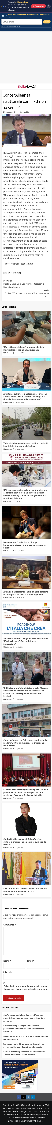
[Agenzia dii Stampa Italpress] (20, 1074)
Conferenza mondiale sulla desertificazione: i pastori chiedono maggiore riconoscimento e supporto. (24, 1018)
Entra (47, 22)
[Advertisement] (26, 57)
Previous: (23, 283)
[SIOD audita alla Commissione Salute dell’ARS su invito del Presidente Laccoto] (26, 868)
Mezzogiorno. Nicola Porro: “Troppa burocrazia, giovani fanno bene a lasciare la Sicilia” (24, 545)
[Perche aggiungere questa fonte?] (49, 6)
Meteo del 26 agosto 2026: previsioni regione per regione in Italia (25, 1037)
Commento (9, 924)
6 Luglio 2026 (19, 749)
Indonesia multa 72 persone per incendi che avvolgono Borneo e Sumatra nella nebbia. (23, 1045)
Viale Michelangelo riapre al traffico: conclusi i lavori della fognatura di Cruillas (25, 444)
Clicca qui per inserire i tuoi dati (11, 26)
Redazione (9, 112)
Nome (7, 960)
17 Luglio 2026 (19, 551)
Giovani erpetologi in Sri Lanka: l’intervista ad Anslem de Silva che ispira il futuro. (24, 1053)
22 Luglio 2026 (19, 501)
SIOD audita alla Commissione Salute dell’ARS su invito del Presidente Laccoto (25, 890)
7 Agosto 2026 (19, 402)
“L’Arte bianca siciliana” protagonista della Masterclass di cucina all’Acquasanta (23, 348)
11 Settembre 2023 (23, 112)
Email (30, 960)
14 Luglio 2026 (19, 597)
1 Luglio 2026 (19, 894)
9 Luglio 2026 (19, 647)
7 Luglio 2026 (19, 699)
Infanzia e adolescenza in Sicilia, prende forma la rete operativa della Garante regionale (25, 593)
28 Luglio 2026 (19, 449)
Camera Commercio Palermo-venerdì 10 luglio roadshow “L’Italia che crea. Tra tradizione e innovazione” (25, 743)
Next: (27, 293)
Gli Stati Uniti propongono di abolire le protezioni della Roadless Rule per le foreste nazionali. (23, 1028)
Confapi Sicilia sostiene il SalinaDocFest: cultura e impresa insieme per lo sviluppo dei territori (25, 842)
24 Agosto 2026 (19, 353)
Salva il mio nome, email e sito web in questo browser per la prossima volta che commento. (26, 988)
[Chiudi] (6, 6)
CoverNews (25, 1120)
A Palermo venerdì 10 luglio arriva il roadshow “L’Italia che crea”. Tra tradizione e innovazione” (25, 641)
